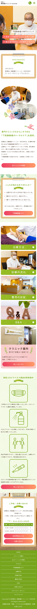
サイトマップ (18, 594)
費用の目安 (18, 579)
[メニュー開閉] (34, 3)
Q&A (18, 583)
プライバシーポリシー (19, 591)
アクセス (18, 564)
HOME (18, 552)
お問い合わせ (18, 541)
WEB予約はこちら (18, 536)
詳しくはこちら (18, 364)
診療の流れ (18, 575)
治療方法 (18, 571)
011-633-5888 (21, 521)
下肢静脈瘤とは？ (18, 213)
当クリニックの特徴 (18, 165)
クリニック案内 (18, 556)
